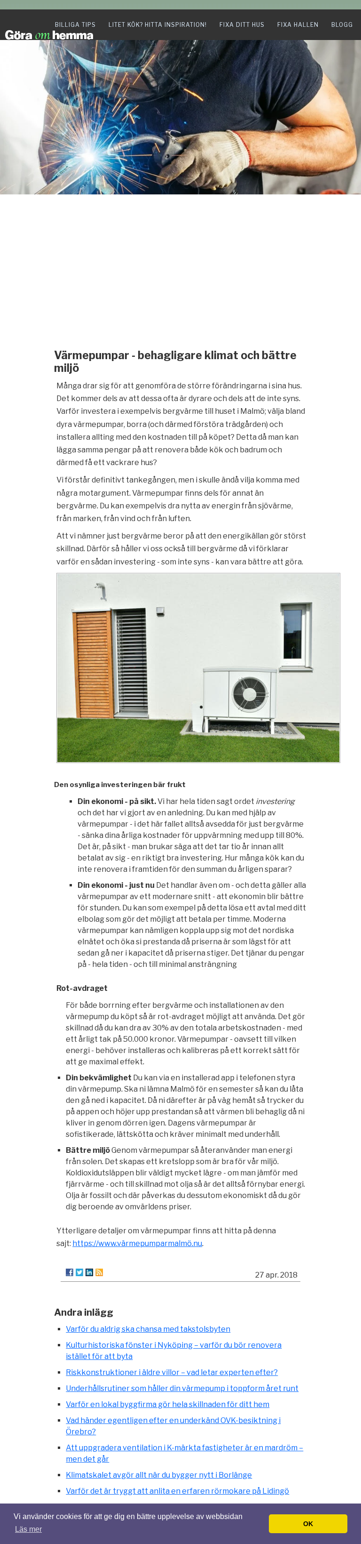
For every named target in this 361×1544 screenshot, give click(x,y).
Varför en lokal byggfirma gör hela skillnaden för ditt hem (167, 1404)
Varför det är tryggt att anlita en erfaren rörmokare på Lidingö (177, 1491)
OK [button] (308, 1524)
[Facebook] (69, 1272)
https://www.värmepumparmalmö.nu (137, 1243)
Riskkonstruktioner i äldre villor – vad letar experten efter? (172, 1372)
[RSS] (99, 1272)
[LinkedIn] (89, 1272)
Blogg (342, 24)
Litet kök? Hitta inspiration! (158, 24)
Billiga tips (75, 24)
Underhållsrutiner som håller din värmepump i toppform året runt (182, 1388)
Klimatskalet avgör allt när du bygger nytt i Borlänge (159, 1475)
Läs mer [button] (28, 1529)
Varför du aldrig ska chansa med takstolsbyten (148, 1329)
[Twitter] (79, 1272)
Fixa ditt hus (242, 24)
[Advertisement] (180, 269)
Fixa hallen (298, 24)
